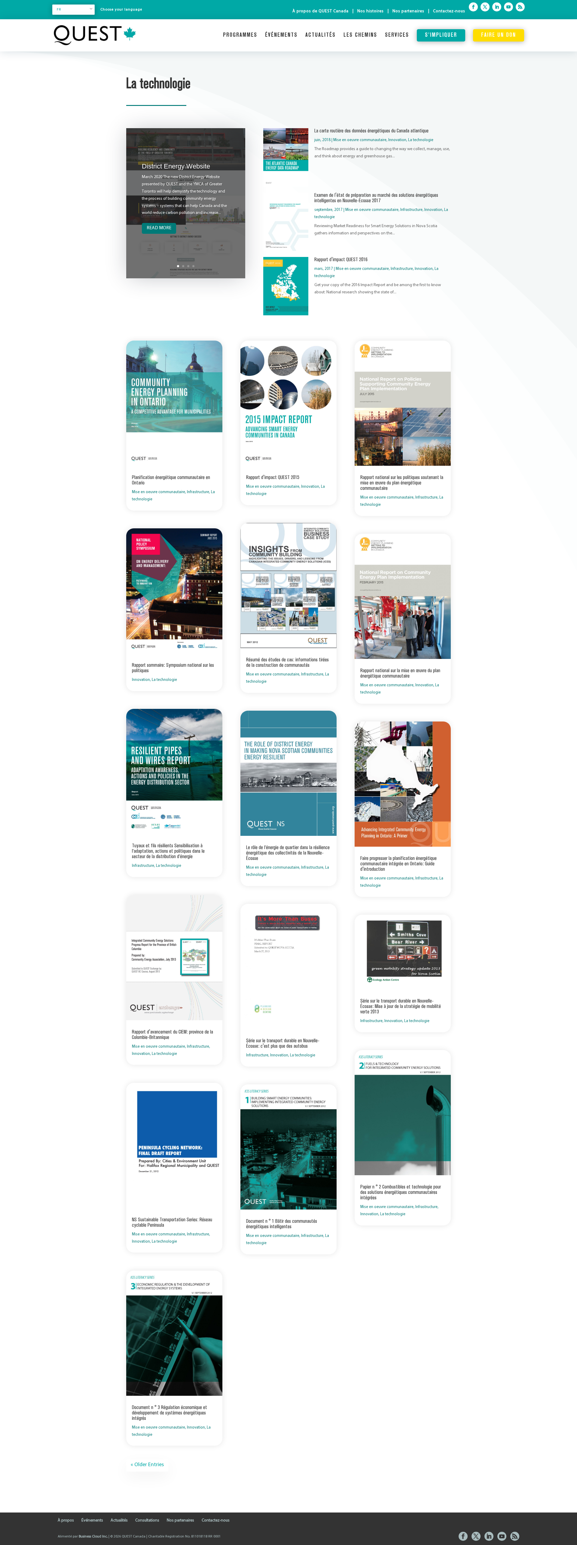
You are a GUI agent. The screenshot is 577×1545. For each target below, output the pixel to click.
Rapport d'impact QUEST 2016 (341, 259)
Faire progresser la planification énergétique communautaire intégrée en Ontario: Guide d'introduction (398, 864)
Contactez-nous (449, 11)
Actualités (320, 35)
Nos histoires (370, 11)
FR (59, 9)
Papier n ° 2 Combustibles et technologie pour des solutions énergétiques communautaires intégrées (400, 1192)
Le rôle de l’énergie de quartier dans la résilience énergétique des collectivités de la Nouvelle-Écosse (288, 853)
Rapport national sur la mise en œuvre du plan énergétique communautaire (400, 673)
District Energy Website (176, 166)
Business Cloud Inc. (93, 1536)
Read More (159, 228)
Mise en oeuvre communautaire (359, 140)
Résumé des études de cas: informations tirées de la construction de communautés (287, 662)
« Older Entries (147, 1465)
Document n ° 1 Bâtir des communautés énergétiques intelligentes (281, 1224)
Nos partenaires (408, 11)
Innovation (397, 140)
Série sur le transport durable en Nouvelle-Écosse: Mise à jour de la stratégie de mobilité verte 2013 (400, 1006)
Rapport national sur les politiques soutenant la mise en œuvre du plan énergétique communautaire (401, 483)
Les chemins (360, 35)
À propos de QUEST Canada (320, 11)
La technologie (420, 140)
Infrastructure (411, 210)
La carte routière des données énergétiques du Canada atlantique (371, 130)
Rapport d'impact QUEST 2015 (272, 477)
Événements (281, 35)
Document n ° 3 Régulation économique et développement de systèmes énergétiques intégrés (169, 1413)
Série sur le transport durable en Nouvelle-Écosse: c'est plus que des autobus (282, 1043)
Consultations (147, 1520)
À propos (66, 1520)
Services (397, 35)
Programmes (240, 35)
